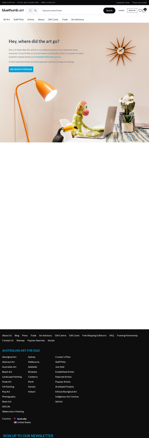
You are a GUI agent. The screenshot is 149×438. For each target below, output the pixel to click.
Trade (65, 19)
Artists (31, 19)
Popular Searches (36, 340)
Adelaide (32, 366)
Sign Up (132, 10)
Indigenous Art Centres (67, 396)
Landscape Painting (12, 376)
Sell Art (59, 401)
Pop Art (6, 391)
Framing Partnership (127, 335)
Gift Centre (60, 335)
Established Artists (64, 371)
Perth (31, 381)
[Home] (13, 10)
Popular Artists (63, 381)
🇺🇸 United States (22, 422)
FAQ (111, 335)
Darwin (32, 386)
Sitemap (20, 340)
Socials (51, 340)
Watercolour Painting (13, 411)
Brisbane (32, 371)
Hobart (31, 391)
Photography (8, 396)
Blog (17, 335)
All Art (6, 19)
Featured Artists (63, 376)
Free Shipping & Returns (94, 335)
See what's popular (21, 69)
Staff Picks (19, 19)
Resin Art (6, 401)
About (41, 19)
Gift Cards (53, 19)
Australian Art (9, 366)
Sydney (31, 356)
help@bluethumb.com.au (48, 56)
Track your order (139, 2)
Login (121, 10)
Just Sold (59, 366)
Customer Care (122, 2)
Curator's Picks (63, 356)
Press (25, 335)
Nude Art (6, 381)
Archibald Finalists (64, 386)
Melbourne (33, 361)
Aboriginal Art (9, 356)
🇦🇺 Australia (20, 418)
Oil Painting (8, 386)
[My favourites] (140, 10)
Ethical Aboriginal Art (66, 391)
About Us (7, 335)
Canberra (33, 376)
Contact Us (8, 340)
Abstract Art (8, 361)
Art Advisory (77, 19)
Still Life (6, 406)
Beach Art (7, 371)
